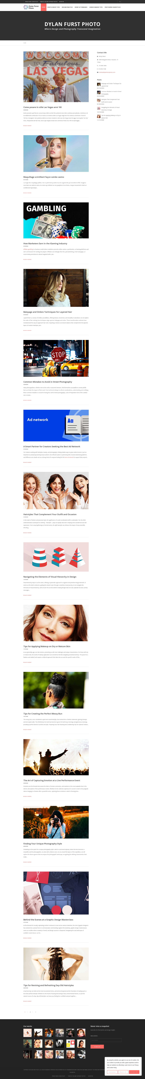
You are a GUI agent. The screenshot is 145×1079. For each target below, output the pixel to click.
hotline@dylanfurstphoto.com (107, 72)
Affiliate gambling (28, 249)
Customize (112, 1072)
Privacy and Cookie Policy (31, 1)
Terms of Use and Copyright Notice (48, 1)
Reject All (123, 1072)
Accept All (134, 1072)
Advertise (61, 1)
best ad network (69, 457)
